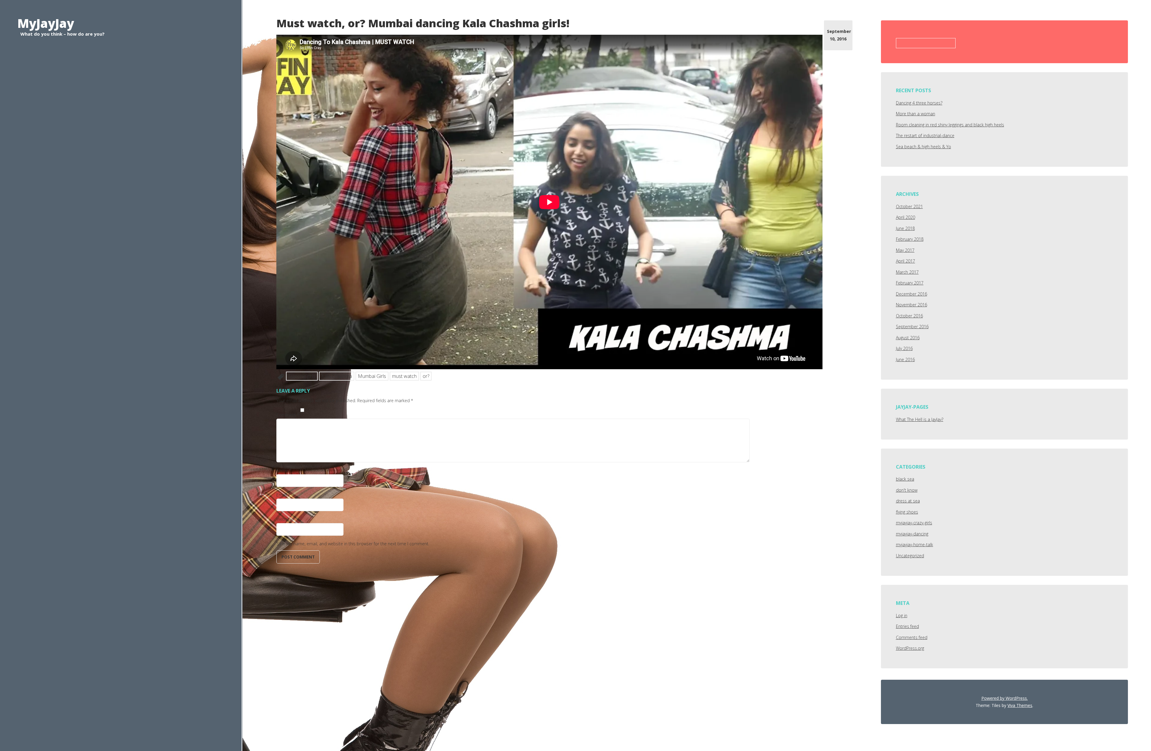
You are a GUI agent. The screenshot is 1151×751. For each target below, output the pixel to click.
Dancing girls (301, 376)
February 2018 (909, 239)
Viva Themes (1019, 705)
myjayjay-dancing (912, 534)
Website (284, 519)
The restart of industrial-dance (925, 135)
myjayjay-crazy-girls (914, 523)
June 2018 (905, 228)
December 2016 (911, 294)
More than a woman (915, 113)
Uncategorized (910, 555)
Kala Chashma (336, 376)
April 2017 (905, 261)
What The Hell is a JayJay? (919, 419)
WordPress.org (910, 648)
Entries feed (907, 626)
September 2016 (912, 326)
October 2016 (909, 316)
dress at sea (908, 501)
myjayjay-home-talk (914, 544)
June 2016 (905, 359)
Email (283, 495)
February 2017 (909, 283)
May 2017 (905, 250)
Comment (287, 415)
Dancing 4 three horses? (919, 103)
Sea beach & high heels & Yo (923, 146)
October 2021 (909, 206)
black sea (905, 479)
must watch (404, 376)
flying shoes (907, 512)
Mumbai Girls (372, 376)
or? (426, 376)
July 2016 (904, 348)
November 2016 (911, 305)
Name (283, 470)
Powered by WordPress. (1004, 698)
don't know (907, 490)
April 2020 (905, 217)
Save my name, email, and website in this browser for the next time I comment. (352, 543)
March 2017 (907, 272)
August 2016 (908, 337)
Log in (901, 615)
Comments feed (911, 637)
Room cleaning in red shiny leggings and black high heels (950, 125)
